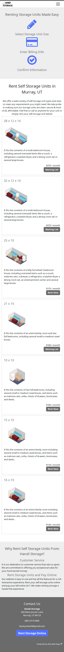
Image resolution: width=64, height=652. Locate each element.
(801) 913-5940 (32, 620)
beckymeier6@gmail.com (32, 626)
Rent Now (53, 292)
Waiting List (51, 169)
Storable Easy (54, 644)
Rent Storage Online (32, 633)
